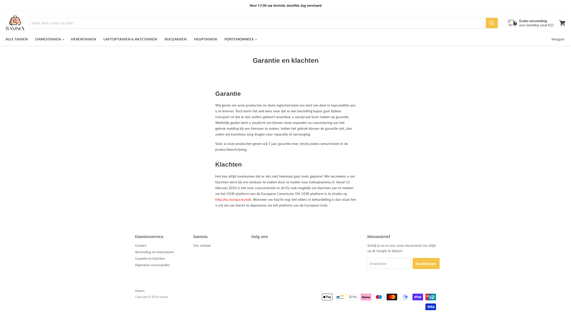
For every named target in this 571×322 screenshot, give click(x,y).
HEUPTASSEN (205, 39)
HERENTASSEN (83, 39)
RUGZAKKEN (175, 39)
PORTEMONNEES (239, 39)
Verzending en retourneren (154, 252)
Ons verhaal (202, 245)
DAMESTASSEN (48, 39)
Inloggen (558, 39)
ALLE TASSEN (17, 39)
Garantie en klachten (150, 258)
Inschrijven (426, 263)
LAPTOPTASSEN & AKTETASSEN (130, 39)
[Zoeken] (492, 23)
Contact (140, 245)
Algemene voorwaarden (152, 265)
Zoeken (140, 291)
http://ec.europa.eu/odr (233, 199)
